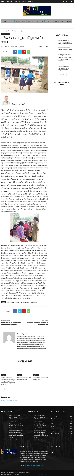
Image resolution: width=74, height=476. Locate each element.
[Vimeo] (69, 1)
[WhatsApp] (28, 52)
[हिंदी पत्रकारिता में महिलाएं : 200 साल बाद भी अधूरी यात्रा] (24, 371)
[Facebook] (61, 1)
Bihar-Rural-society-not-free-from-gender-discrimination (22, 302)
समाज (8, 33)
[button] (70, 26)
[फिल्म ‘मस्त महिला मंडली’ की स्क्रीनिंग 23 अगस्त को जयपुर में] (54, 49)
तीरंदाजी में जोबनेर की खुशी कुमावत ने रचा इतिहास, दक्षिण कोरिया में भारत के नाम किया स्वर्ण (65, 42)
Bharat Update (9, 46)
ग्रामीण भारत (36, 375)
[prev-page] (2, 389)
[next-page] (5, 389)
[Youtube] (71, 1)
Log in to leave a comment (9, 400)
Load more (61, 74)
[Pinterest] (24, 52)
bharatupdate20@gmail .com (35, 465)
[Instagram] (63, 1)
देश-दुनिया (8, 31)
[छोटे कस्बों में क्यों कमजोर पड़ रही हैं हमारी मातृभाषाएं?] (40, 371)
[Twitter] (66, 1)
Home (3, 31)
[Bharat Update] (2, 47)
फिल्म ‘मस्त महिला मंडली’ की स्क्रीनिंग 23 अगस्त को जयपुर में (16, 424)
